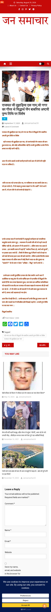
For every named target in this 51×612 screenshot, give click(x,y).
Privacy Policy (36, 6)
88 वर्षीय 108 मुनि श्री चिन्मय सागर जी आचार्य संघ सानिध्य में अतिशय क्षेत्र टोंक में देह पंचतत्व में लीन (44, 345)
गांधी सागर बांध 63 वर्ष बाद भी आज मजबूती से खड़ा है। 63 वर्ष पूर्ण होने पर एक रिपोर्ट (25, 472)
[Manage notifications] (44, 606)
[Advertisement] (25, 46)
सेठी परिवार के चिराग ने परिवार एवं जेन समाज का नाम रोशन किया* (23, 393)
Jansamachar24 (31, 123)
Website (8, 552)
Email (8, 541)
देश (5, 119)
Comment (10, 504)
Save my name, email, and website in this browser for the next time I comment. (13, 574)
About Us (13, 6)
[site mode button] (41, 63)
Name (8, 530)
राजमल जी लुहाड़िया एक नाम (13, 339)
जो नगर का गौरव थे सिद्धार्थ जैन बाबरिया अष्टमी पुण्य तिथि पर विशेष (24, 335)
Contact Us (24, 6)
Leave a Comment (11, 127)
